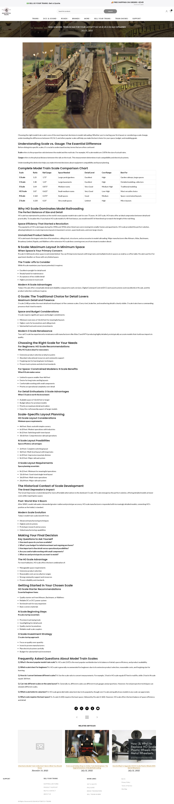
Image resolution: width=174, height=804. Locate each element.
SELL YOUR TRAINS (102, 18)
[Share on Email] (98, 708)
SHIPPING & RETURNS (51, 784)
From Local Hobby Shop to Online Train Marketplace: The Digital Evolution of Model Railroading (87, 767)
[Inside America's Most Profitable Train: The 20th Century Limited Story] (97, 717)
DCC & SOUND (49, 18)
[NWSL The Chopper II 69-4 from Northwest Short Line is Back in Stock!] (77, 717)
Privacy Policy (126, 782)
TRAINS (35, 18)
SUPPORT (137, 18)
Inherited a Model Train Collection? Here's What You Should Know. (40, 767)
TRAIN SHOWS (121, 18)
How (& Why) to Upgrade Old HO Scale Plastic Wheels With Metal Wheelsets (134, 767)
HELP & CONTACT (50, 791)
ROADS (64, 18)
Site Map (124, 789)
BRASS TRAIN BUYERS (94, 791)
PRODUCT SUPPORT (51, 787)
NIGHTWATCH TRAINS (43, 801)
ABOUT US (47, 794)
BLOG (123, 779)
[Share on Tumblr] (92, 708)
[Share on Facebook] (76, 708)
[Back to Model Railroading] (87, 717)
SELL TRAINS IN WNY (94, 794)
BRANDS (76, 18)
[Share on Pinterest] (87, 708)
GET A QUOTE (92, 784)
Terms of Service (127, 786)
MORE (86, 18)
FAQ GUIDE (91, 787)
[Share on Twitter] (81, 708)
